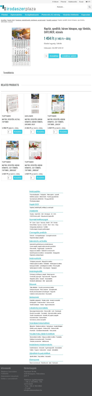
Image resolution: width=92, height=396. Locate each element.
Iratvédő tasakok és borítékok (37, 253)
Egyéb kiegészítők (49, 348)
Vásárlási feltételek (71, 15)
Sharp (56, 225)
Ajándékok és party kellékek (39, 353)
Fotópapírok (43, 194)
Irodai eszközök (35, 258)
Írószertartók (49, 294)
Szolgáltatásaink (32, 15)
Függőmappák (40, 248)
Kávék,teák (55, 363)
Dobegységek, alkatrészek (36, 227)
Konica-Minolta (33, 225)
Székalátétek (55, 350)
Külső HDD (37, 214)
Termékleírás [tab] (8, 72)
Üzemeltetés (44, 313)
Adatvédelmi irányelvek (9, 376)
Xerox (53, 225)
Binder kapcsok (51, 274)
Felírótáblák (46, 263)
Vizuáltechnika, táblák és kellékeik (42, 334)
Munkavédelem (43, 317)
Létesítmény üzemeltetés (38, 308)
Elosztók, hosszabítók (35, 313)
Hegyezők (52, 291)
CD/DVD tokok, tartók (35, 216)
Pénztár (63, 2)
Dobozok (32, 235)
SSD (42, 214)
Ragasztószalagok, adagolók (36, 237)
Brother (48, 222)
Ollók (44, 281)
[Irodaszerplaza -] (18, 8)
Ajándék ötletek (33, 356)
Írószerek (32, 284)
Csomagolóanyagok (40, 235)
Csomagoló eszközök (51, 235)
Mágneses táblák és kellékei (48, 337)
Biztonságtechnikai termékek (36, 311)
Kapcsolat (85, 15)
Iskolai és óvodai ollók (55, 300)
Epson (38, 222)
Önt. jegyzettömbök (49, 199)
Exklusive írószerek (34, 289)
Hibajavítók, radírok (34, 278)
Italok (50, 363)
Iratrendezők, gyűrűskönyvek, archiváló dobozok (41, 244)
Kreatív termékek (41, 302)
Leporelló (57, 194)
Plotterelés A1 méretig (51, 15)
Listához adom (69, 56)
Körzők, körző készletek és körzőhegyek (39, 291)
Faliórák (31, 350)
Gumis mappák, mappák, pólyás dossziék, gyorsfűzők (43, 246)
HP (30, 222)
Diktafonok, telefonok (41, 326)
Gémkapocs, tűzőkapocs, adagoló (38, 274)
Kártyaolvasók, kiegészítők (47, 216)
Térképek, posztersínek (35, 341)
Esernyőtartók (58, 348)
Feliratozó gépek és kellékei (36, 263)
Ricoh (49, 225)
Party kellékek (41, 356)
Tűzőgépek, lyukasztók (35, 261)
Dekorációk (41, 348)
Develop (55, 222)
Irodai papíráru (34, 192)
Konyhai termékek (34, 317)
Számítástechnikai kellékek (39, 323)
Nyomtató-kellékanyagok (38, 220)
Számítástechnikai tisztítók (42, 330)
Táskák (42, 304)
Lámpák (49, 350)
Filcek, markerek (44, 289)
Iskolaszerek (34, 297)
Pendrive (32, 214)
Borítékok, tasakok (34, 196)
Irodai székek (43, 350)
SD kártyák (47, 214)
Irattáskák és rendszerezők (48, 250)
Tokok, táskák (52, 330)
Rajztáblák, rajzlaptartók (35, 300)
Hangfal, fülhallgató (58, 326)
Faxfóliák (45, 227)
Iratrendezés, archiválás (38, 241)
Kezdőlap (3, 20)
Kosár (81, 2)
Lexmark (45, 225)
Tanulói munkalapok (34, 304)
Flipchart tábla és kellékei (35, 337)
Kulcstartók (48, 356)
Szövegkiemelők (53, 289)
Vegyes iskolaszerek (50, 304)
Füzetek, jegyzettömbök (52, 196)
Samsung (42, 222)
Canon (33, 222)
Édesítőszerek (44, 363)
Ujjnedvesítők (49, 281)
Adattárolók (33, 211)
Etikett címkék (43, 196)
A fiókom (55, 2)
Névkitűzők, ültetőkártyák (36, 281)
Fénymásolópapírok (34, 194)
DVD (54, 214)
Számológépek (46, 268)
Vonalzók (42, 278)
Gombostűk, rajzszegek (35, 276)
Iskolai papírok (33, 302)
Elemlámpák (58, 311)
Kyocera (39, 225)
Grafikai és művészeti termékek (37, 294)
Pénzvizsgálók (56, 266)
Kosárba (54, 56)
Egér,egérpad (49, 326)
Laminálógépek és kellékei (46, 266)
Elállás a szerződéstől (9, 379)
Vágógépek (54, 268)
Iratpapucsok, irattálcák (35, 250)
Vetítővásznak (45, 341)
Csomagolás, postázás (37, 233)
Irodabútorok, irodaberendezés (40, 345)
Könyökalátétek (48, 278)
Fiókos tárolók (33, 248)
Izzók (53, 311)
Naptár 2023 (11, 20)
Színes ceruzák (50, 302)
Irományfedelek (48, 253)
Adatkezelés (72, 2)
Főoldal (4, 15)
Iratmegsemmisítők (34, 266)
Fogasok (36, 350)
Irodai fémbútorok (34, 348)
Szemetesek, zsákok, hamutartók (38, 319)
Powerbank (32, 330)
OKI (51, 222)
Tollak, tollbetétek (33, 287)
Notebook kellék (55, 328)
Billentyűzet (32, 326)
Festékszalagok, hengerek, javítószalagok (40, 229)
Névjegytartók (56, 253)
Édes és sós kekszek (35, 363)
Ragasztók (53, 276)
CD (51, 214)
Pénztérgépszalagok (35, 201)
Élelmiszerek (34, 360)
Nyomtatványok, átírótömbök (36, 199)
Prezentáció (48, 339)
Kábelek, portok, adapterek (36, 328)
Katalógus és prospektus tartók (37, 339)
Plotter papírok (50, 194)
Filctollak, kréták (45, 300)
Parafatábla (58, 337)
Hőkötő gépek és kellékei (56, 263)
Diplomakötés (16, 15)
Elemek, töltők (47, 311)
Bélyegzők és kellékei (47, 261)
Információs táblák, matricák (54, 313)
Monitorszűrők (46, 328)
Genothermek (48, 248)
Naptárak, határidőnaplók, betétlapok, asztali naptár (31, 20)
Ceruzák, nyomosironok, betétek (46, 287)
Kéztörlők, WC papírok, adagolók (50, 315)
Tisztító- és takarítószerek (36, 315)
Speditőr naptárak (52, 20)
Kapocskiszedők (46, 276)
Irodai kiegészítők (35, 271)
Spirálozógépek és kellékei (36, 268)
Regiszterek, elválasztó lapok (36, 255)
